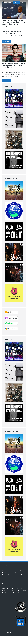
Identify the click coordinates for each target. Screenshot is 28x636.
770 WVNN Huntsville (13, 593)
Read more (6, 41)
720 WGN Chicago (16, 588)
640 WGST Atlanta (14, 590)
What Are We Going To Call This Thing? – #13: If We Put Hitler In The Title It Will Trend (13, 24)
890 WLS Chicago (6, 588)
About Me (16, 2)
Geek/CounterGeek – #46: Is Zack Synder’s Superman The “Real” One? (14, 66)
